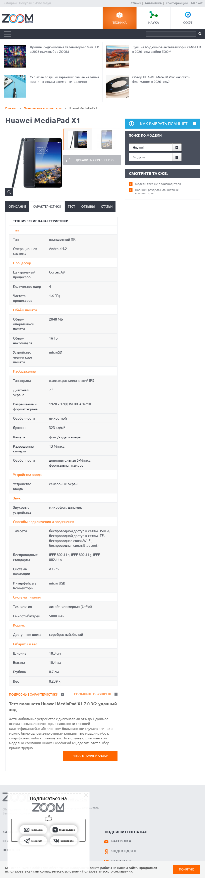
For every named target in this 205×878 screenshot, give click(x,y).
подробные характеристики (33, 694)
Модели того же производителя (158, 183)
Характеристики (47, 206)
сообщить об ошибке (93, 694)
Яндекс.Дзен (123, 851)
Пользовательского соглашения (107, 871)
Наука (153, 22)
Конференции (177, 3)
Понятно (186, 869)
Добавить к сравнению (95, 160)
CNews (136, 3)
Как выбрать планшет (164, 123)
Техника (119, 22)
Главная (10, 108)
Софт (187, 22)
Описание (17, 206)
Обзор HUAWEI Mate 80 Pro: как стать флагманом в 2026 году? (161, 79)
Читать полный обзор (90, 755)
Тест (71, 206)
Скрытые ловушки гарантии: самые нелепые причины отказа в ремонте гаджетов (64, 79)
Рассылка (121, 841)
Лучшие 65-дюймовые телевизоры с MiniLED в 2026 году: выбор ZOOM (166, 49)
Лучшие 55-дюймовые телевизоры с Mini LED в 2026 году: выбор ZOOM (64, 49)
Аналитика (153, 3)
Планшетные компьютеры (43, 108)
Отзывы (88, 206)
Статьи (106, 206)
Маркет (196, 3)
